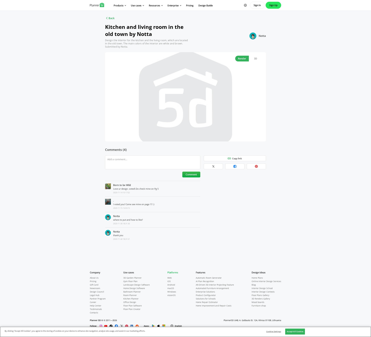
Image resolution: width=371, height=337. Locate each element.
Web (169, 277)
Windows (171, 291)
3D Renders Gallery (261, 298)
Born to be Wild (122, 185)
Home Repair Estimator (207, 302)
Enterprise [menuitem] (173, 5)
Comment (191, 174)
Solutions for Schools (206, 298)
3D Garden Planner (132, 277)
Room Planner (130, 295)
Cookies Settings (273, 331)
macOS (170, 288)
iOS (169, 281)
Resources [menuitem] (154, 5)
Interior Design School (262, 288)
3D (255, 58)
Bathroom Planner (132, 291)
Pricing (93, 281)
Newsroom (95, 288)
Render (242, 58)
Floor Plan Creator (131, 309)
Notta (262, 36)
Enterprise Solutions (205, 291)
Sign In (257, 5)
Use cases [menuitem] (136, 5)
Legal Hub (94, 295)
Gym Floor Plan (130, 281)
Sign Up (273, 5)
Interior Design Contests (263, 291)
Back (111, 18)
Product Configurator (206, 295)
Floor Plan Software (132, 305)
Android (171, 284)
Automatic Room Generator (209, 277)
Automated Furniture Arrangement (212, 288)
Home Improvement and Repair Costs (213, 305)
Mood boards (258, 302)
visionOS (171, 295)
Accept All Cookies (295, 331)
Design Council (97, 291)
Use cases (128, 272)
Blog (254, 284)
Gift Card (94, 284)
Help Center (95, 305)
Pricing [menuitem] (189, 5)
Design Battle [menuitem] (205, 5)
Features (200, 272)
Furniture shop (259, 305)
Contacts (94, 312)
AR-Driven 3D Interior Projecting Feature (215, 284)
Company (95, 272)
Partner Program (98, 298)
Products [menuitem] (118, 5)
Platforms (172, 272)
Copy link (237, 158)
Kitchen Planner (131, 298)
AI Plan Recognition (205, 281)
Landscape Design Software (136, 284)
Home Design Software (134, 288)
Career (93, 302)
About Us (94, 277)
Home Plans (257, 277)
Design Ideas (258, 272)
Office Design (129, 302)
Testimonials (96, 309)
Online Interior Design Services (266, 281)
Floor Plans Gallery (260, 295)
